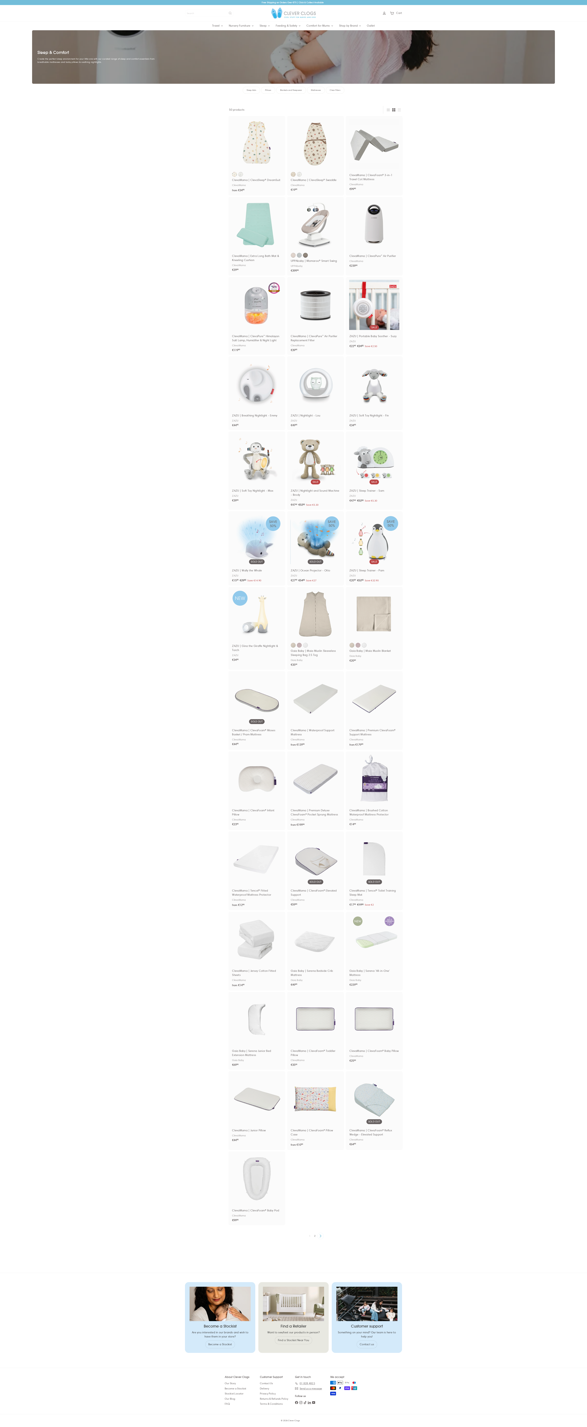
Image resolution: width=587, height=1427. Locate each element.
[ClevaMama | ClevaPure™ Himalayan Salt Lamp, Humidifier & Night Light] (257, 316)
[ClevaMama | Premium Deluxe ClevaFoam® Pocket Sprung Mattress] (315, 790)
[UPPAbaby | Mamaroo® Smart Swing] (315, 236)
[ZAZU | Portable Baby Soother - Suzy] (374, 314)
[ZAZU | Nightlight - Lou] (315, 393)
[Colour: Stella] (299, 255)
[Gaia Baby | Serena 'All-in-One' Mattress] (374, 950)
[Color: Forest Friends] (299, 174)
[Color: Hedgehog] (293, 174)
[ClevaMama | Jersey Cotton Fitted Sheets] (257, 951)
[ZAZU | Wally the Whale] (257, 548)
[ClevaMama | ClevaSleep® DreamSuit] (257, 155)
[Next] (320, 1236)
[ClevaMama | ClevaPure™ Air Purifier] (374, 234)
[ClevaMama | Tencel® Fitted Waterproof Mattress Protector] (257, 870)
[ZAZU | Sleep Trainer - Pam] (374, 548)
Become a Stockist (235, 1388)
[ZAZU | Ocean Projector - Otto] (315, 548)
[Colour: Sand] (293, 645)
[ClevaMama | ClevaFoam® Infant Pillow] (257, 790)
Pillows (268, 90)
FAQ (227, 1403)
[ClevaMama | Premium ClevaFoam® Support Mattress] (374, 710)
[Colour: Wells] (305, 255)
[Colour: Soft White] (305, 645)
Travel (216, 25)
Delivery (264, 1388)
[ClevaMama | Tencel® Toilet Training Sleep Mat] (374, 870)
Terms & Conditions (271, 1403)
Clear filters (335, 90)
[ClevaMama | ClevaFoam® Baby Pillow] (374, 1029)
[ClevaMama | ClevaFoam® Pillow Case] (315, 1110)
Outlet (371, 25)
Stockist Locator (234, 1393)
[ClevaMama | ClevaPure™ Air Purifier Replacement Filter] (315, 316)
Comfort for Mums (318, 25)
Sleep (264, 25)
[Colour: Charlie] (293, 255)
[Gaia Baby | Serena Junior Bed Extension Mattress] (257, 1031)
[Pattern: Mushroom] (234, 174)
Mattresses (316, 90)
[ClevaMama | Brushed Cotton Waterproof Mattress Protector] (374, 790)
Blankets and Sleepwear (291, 90)
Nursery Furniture (240, 25)
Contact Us (266, 1383)
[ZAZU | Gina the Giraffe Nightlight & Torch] (257, 626)
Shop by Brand (349, 25)
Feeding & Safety (287, 25)
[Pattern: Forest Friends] (240, 174)
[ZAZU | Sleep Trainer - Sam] (374, 469)
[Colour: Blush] (299, 645)
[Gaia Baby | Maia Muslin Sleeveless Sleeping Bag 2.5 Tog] (315, 628)
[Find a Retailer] (293, 1304)
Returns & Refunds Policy (274, 1398)
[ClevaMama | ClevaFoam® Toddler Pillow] (315, 1031)
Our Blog (230, 1398)
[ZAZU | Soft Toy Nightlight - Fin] (374, 393)
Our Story (230, 1383)
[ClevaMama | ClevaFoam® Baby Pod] (257, 1188)
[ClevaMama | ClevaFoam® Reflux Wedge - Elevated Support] (374, 1110)
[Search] (230, 13)
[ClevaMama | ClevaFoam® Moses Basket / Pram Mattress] (257, 710)
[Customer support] (366, 1304)
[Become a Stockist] (220, 1304)
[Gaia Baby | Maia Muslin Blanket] (374, 626)
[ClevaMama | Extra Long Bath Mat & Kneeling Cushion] (257, 236)
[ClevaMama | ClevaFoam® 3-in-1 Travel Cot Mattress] (374, 155)
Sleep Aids (251, 90)
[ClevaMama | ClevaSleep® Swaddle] (315, 155)
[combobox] (209, 13)
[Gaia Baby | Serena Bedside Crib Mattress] (315, 950)
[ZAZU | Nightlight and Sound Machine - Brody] (315, 471)
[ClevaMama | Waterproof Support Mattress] (315, 710)
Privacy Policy (268, 1393)
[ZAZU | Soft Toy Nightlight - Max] (257, 468)
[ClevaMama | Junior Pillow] (257, 1108)
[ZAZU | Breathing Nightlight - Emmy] (257, 393)
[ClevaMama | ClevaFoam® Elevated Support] (315, 870)
